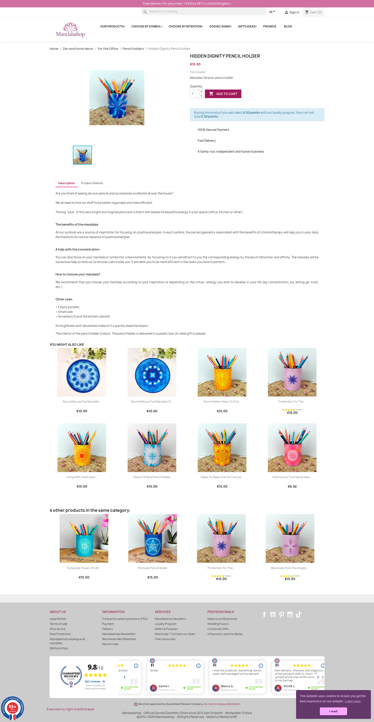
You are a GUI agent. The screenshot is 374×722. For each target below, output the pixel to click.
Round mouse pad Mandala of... (152, 401)
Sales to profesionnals (222, 619)
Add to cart (223, 93)
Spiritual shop (59, 648)
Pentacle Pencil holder (153, 568)
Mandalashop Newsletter (119, 634)
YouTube (273, 614)
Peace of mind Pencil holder (152, 477)
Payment (108, 624)
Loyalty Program (165, 624)
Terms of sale (58, 624)
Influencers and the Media (224, 634)
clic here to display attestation (222, 704)
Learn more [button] (353, 701)
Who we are (57, 629)
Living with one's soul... (81, 477)
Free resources (165, 639)
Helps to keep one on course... (222, 477)
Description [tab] (66, 183)
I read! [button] (333, 711)
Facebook (264, 614)
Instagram (290, 614)
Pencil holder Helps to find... (222, 401)
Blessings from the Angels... (290, 568)
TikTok (299, 614)
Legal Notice (58, 619)
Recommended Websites (119, 639)
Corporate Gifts (218, 629)
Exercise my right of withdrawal (70, 709)
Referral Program (166, 629)
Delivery (107, 629)
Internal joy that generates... (292, 477)
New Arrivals (110, 644)
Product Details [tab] (92, 183)
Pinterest (281, 614)
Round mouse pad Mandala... (82, 401)
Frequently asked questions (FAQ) (125, 619)
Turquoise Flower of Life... (84, 568)
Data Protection (60, 634)
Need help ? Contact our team (175, 634)
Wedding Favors (218, 624)
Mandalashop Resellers (170, 619)
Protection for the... (292, 401)
